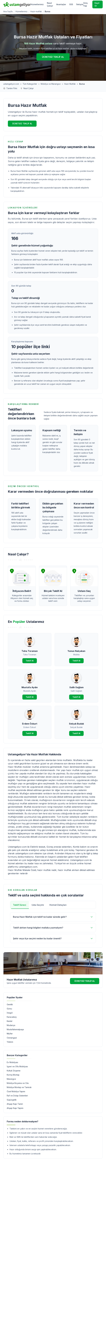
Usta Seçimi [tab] (38, 905)
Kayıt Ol (97, 4)
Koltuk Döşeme (13, 1070)
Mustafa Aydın (30, 687)
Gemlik (10, 1004)
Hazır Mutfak (70, 84)
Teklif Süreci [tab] (19, 905)
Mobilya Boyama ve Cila (18, 1083)
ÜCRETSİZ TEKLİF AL (53, 56)
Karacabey (12, 1017)
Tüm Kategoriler (30, 84)
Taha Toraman (30, 651)
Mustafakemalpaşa (15, 1029)
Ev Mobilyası (12, 1062)
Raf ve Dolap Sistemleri (17, 1095)
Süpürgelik (12, 1100)
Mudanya (11, 1025)
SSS (71, 4)
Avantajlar (61, 4)
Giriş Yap (85, 4)
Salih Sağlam (76, 687)
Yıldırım (10, 1042)
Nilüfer (10, 1033)
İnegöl (10, 1013)
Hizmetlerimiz (37, 4)
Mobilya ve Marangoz (51, 84)
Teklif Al (30, 660)
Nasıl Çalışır (50, 4)
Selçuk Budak (76, 723)
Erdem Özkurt (29, 723)
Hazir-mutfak (36, 11)
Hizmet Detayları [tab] (58, 905)
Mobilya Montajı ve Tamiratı (19, 1087)
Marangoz (11, 1079)
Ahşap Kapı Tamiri (15, 1104)
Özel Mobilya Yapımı (16, 1091)
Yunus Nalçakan (76, 651)
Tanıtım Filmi (11, 88)
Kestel (9, 1021)
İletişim (79, 4)
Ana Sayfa (8, 11)
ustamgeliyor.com (11, 84)
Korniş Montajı (13, 1075)
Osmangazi (12, 1038)
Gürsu (9, 1008)
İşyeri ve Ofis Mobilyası (17, 1066)
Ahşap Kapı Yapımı (15, 1108)
